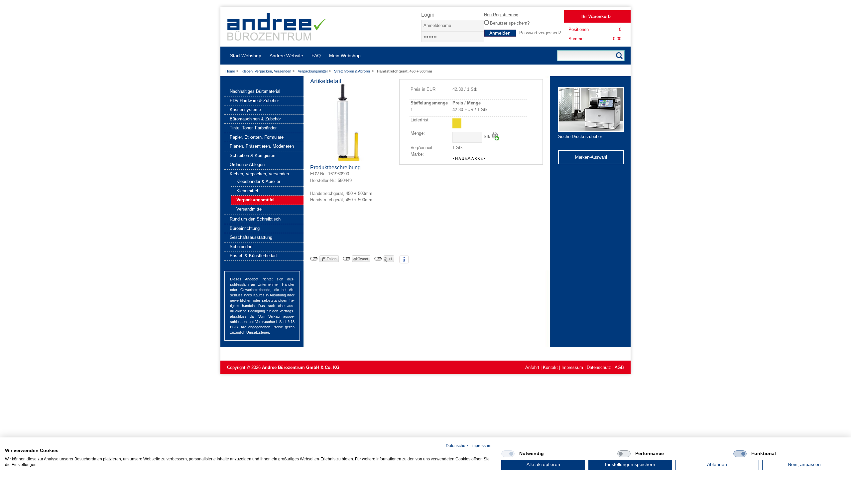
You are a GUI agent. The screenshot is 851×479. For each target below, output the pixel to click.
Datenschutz (599, 367)
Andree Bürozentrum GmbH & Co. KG (300, 367)
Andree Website (286, 55)
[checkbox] (508, 453)
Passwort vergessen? (540, 32)
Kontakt (550, 367)
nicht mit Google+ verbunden (378, 259)
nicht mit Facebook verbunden (314, 259)
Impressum (572, 367)
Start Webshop (245, 55)
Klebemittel (247, 190)
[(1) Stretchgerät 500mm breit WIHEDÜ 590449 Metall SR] (348, 159)
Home (230, 71)
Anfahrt (532, 367)
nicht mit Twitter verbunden (346, 259)
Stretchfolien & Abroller (352, 71)
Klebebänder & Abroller (258, 181)
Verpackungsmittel (313, 71)
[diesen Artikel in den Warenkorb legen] (495, 136)
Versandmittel (249, 209)
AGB (619, 367)
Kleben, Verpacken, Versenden (267, 71)
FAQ (316, 55)
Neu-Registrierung (501, 14)
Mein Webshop (345, 55)
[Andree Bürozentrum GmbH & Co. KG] (276, 38)
